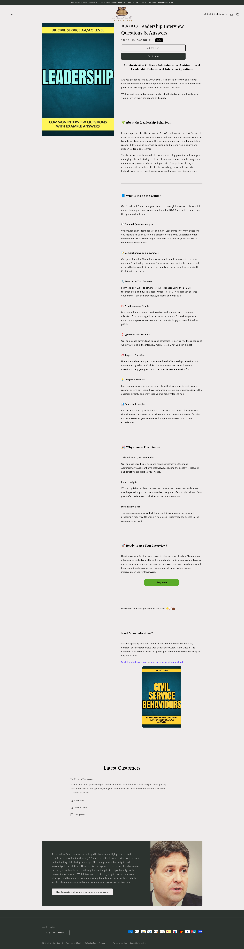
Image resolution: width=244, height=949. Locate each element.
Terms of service (120, 943)
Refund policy (90, 943)
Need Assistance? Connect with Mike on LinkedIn (82, 892)
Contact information (138, 943)
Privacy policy (104, 943)
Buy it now (153, 56)
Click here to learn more (134, 662)
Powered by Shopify (74, 943)
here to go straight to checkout (166, 662)
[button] (6, 14)
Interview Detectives (57, 943)
